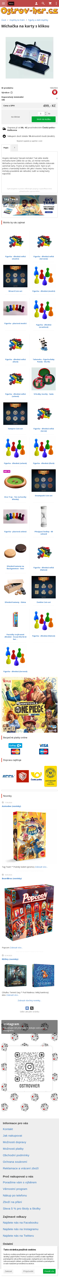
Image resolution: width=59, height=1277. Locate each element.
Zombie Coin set (44, 602)
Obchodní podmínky (16, 1155)
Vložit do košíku (44, 119)
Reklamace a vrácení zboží (21, 1168)
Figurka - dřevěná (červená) (15, 671)
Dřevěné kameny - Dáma (15, 602)
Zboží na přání (12, 1202)
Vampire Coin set (15, 429)
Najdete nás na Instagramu (20, 1229)
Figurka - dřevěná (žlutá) (43, 463)
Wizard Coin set (15, 291)
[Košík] (50, 3)
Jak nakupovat (12, 1135)
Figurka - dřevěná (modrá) (43, 291)
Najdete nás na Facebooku (20, 1222)
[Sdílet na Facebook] (27, 1008)
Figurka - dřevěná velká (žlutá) (15, 360)
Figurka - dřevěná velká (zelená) (15, 395)
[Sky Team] (29, 206)
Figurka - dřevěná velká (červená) (43, 257)
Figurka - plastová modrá (15, 323)
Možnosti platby (13, 1148)
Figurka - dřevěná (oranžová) (43, 326)
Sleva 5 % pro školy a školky (22, 1208)
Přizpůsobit (28, 1271)
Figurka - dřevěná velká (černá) (43, 430)
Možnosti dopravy (14, 1142)
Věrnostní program (15, 1188)
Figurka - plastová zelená (15, 531)
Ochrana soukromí (15, 1161)
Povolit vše (49, 1271)
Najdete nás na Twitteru (18, 1235)
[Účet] (36, 3)
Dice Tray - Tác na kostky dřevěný (15, 498)
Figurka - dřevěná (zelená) (15, 463)
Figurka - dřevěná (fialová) (43, 636)
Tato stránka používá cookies (19, 1249)
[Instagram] (29, 1067)
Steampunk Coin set (43, 495)
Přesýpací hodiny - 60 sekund (44, 532)
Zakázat (8, 1271)
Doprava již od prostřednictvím (31, 128)
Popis (6, 148)
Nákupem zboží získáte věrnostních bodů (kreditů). (31, 136)
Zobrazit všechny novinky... (29, 1000)
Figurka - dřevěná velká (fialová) (43, 568)
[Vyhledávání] (43, 3)
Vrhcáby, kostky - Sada (44, 394)
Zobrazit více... (41, 867)
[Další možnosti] (56, 3)
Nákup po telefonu (15, 1195)
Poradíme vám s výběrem (20, 1182)
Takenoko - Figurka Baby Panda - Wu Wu (43, 360)
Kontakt (8, 1129)
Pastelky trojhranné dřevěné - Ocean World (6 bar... (15, 636)
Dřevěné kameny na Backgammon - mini (15, 567)
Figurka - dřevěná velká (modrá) (15, 257)
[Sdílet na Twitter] (31, 1008)
